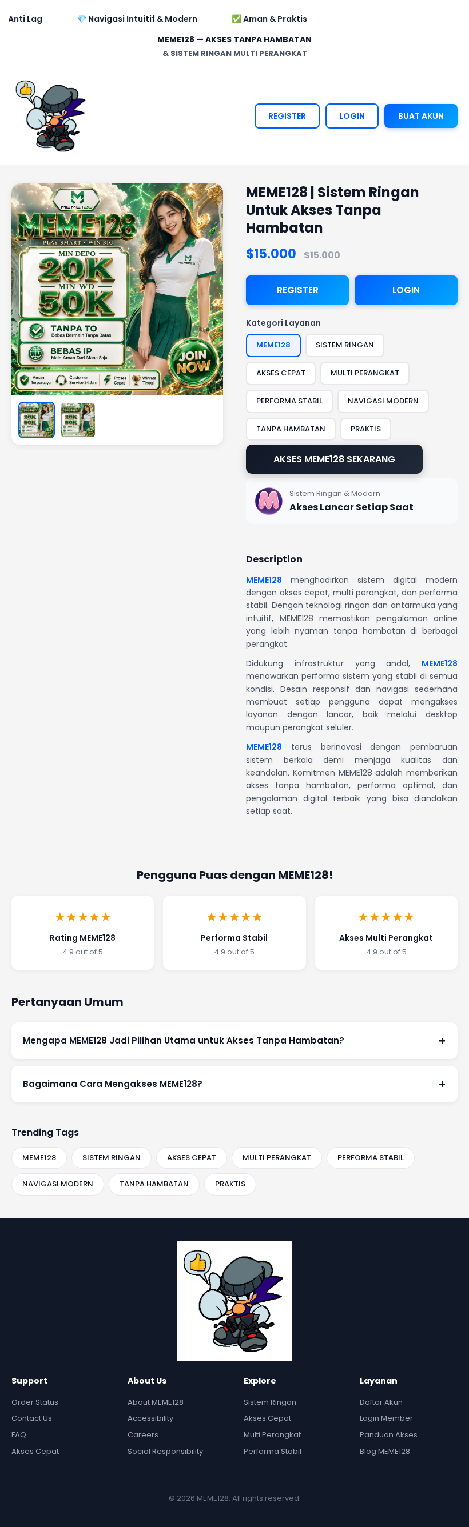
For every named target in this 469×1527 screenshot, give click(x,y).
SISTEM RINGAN (111, 1157)
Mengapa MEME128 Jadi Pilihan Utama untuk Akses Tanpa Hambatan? (234, 1041)
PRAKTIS (230, 1183)
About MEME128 (156, 1402)
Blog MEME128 (385, 1451)
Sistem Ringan (270, 1402)
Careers (143, 1434)
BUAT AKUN (421, 116)
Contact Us (31, 1418)
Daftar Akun (381, 1402)
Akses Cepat (35, 1451)
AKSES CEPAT (191, 1157)
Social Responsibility (165, 1451)
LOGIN (352, 116)
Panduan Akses (389, 1434)
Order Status (34, 1402)
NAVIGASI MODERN (57, 1183)
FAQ (18, 1434)
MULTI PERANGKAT (277, 1157)
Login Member (386, 1418)
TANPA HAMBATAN (154, 1183)
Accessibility (150, 1418)
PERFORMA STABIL (370, 1157)
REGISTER (287, 116)
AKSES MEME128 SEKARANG (334, 459)
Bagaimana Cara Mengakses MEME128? (234, 1084)
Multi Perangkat (272, 1434)
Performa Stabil (272, 1451)
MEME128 (264, 580)
